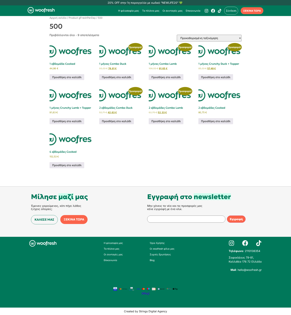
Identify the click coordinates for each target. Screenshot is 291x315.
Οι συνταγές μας (173, 10)
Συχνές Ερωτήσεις (160, 254)
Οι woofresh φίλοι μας (162, 248)
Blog (152, 260)
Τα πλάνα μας (150, 10)
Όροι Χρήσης (157, 243)
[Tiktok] (220, 11)
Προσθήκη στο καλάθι (67, 77)
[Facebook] (213, 11)
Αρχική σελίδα (58, 17)
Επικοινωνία (193, 10)
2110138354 (252, 251)
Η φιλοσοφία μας (128, 10)
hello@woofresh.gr (250, 270)
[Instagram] (206, 11)
